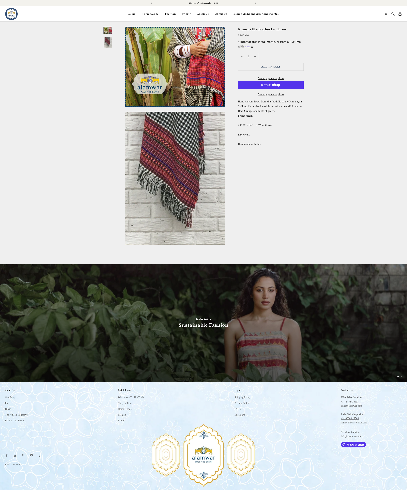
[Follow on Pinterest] (23, 455)
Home (131, 14)
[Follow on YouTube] (31, 455)
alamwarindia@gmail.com (354, 422)
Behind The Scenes (15, 420)
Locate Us (203, 14)
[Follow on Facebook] (6, 455)
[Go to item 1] (107, 30)
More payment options (271, 78)
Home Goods (150, 14)
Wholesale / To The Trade (131, 397)
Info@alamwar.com (351, 436)
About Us (221, 14)
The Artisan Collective (16, 414)
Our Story (10, 397)
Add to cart (270, 66)
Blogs (8, 409)
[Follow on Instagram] (15, 455)
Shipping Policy (243, 397)
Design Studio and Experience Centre (256, 14)
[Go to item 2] (107, 42)
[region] (203, 323)
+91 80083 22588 (350, 418)
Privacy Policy (242, 403)
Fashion (170, 14)
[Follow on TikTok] (39, 455)
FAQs (238, 409)
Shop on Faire (209, 3)
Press (7, 403)
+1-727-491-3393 (350, 401)
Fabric (186, 14)
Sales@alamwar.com (351, 405)
